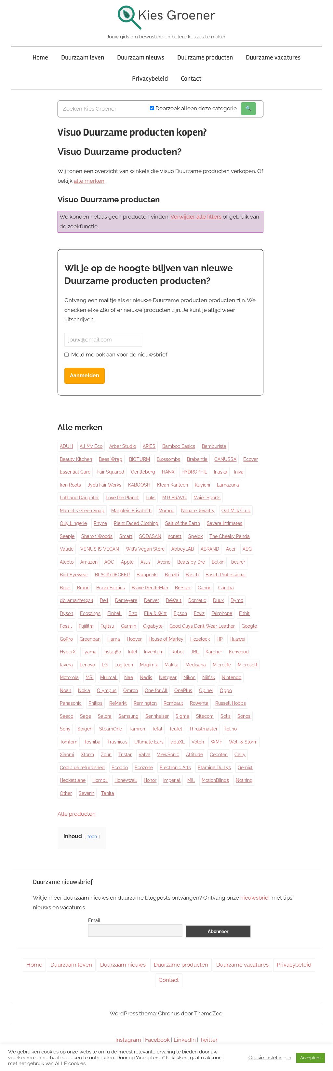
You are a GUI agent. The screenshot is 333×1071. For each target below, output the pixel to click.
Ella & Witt (155, 613)
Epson (180, 613)
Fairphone (221, 613)
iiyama (90, 651)
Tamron (137, 728)
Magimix (149, 664)
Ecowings (90, 613)
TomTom (68, 741)
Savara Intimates (224, 523)
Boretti (172, 574)
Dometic (197, 600)
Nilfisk (208, 677)
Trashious (117, 741)
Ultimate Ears (149, 741)
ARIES (149, 446)
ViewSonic (168, 754)
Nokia (84, 690)
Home (40, 57)
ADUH (66, 446)
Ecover (250, 459)
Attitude (194, 754)
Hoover (134, 639)
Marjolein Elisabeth (131, 510)
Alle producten (77, 813)
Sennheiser (157, 716)
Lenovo (87, 664)
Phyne (100, 523)
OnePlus (183, 690)
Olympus (106, 690)
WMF (216, 741)
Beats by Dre (191, 562)
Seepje (67, 536)
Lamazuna (228, 485)
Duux (218, 600)
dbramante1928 (76, 600)
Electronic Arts (175, 767)
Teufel (175, 728)
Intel (132, 651)
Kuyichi (202, 485)
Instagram (128, 1040)
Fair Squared (110, 472)
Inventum (154, 651)
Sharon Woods (97, 536)
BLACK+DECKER (112, 574)
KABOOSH (139, 485)
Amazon (89, 562)
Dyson (66, 613)
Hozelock (200, 639)
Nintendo (231, 677)
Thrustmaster (203, 728)
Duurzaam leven (82, 57)
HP (220, 639)
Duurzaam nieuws (140, 57)
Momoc (166, 510)
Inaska (220, 472)
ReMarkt (118, 703)
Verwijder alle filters (195, 216)
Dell (104, 600)
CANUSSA (225, 459)
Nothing (244, 780)
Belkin (218, 562)
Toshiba (92, 741)
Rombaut (173, 703)
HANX (168, 472)
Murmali (108, 677)
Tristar (125, 754)
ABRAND (210, 549)
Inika (239, 472)
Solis (225, 716)
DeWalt (173, 600)
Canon (204, 587)
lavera (66, 664)
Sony (65, 728)
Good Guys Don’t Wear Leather (202, 626)
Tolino (230, 728)
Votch (198, 741)
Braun (83, 587)
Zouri (106, 754)
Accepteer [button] (310, 1057)
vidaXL (177, 741)
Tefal (157, 728)
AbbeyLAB (182, 549)
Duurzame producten (205, 57)
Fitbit (244, 613)
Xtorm (87, 754)
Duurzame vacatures (273, 57)
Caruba (226, 587)
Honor (150, 780)
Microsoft (248, 664)
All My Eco (91, 446)
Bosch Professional (226, 574)
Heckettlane (73, 780)
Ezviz (199, 613)
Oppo (226, 690)
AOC (109, 562)
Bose (65, 587)
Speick (195, 536)
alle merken (89, 181)
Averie (163, 562)
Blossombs (168, 459)
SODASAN (150, 536)
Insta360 (112, 651)
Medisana (195, 664)
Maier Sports (206, 497)
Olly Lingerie (73, 523)
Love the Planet (122, 497)
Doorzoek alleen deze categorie (195, 108)
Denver (151, 600)
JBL (195, 651)
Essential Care (75, 472)
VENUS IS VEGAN (99, 549)
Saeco (66, 716)
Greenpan (90, 639)
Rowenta (199, 703)
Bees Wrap (110, 459)
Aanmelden (84, 375)
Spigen (84, 728)
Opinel (206, 690)
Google (249, 626)
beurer (238, 562)
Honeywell (125, 780)
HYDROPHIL (194, 472)
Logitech (123, 664)
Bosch (192, 574)
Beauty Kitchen (76, 459)
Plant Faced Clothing (136, 523)
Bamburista (214, 446)
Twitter (209, 1040)
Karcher (214, 651)
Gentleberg (143, 472)
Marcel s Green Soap (82, 510)
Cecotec (219, 754)
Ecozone (144, 767)
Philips (95, 703)
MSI (89, 677)
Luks (150, 497)
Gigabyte (153, 626)
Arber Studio (122, 446)
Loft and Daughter (79, 497)
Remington (145, 703)
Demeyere (126, 600)
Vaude (66, 549)
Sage (85, 716)
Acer (231, 549)
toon (92, 836)
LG (105, 664)
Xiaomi (67, 754)
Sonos (243, 716)
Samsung (128, 716)
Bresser (183, 587)
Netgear (168, 677)
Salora (105, 716)
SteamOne (110, 728)
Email (94, 920)
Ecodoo (120, 767)
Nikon (189, 677)
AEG (247, 549)
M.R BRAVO (174, 497)
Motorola (69, 677)
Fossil (66, 626)
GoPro (66, 639)
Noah (65, 690)
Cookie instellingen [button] (269, 1057)
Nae (128, 677)
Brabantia (197, 459)
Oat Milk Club (235, 510)
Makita (172, 664)
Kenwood (239, 651)
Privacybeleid (150, 78)
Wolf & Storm (243, 741)
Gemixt (245, 767)
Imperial (171, 780)
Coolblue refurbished (82, 767)
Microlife (222, 664)
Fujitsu (107, 626)
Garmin (128, 626)
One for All (156, 690)
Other (66, 793)
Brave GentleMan (150, 587)
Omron (130, 690)
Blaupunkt (147, 574)
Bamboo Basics (178, 446)
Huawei (237, 639)
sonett (174, 536)
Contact (191, 78)
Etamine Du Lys (214, 767)
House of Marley (166, 639)
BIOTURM (139, 459)
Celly (240, 754)
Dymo (237, 600)
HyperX (68, 651)
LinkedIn (185, 1040)
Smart (125, 536)
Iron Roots (70, 485)
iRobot (177, 651)
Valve (144, 754)
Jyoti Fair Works (104, 485)
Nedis (146, 677)
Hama (113, 639)
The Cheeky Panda (229, 536)
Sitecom (205, 716)
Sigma (182, 716)
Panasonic (71, 703)
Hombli (100, 780)
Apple (127, 562)
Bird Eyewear (74, 574)
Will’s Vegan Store (145, 549)
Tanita (107, 793)
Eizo (132, 613)
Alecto (66, 562)
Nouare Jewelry (198, 510)
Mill (191, 780)
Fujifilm (86, 626)
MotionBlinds (215, 780)
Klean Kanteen (172, 485)
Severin (86, 793)
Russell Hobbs (230, 703)
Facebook (157, 1040)
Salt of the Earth (182, 523)
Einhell (114, 613)
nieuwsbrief (255, 897)
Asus (145, 562)
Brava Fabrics (110, 587)
